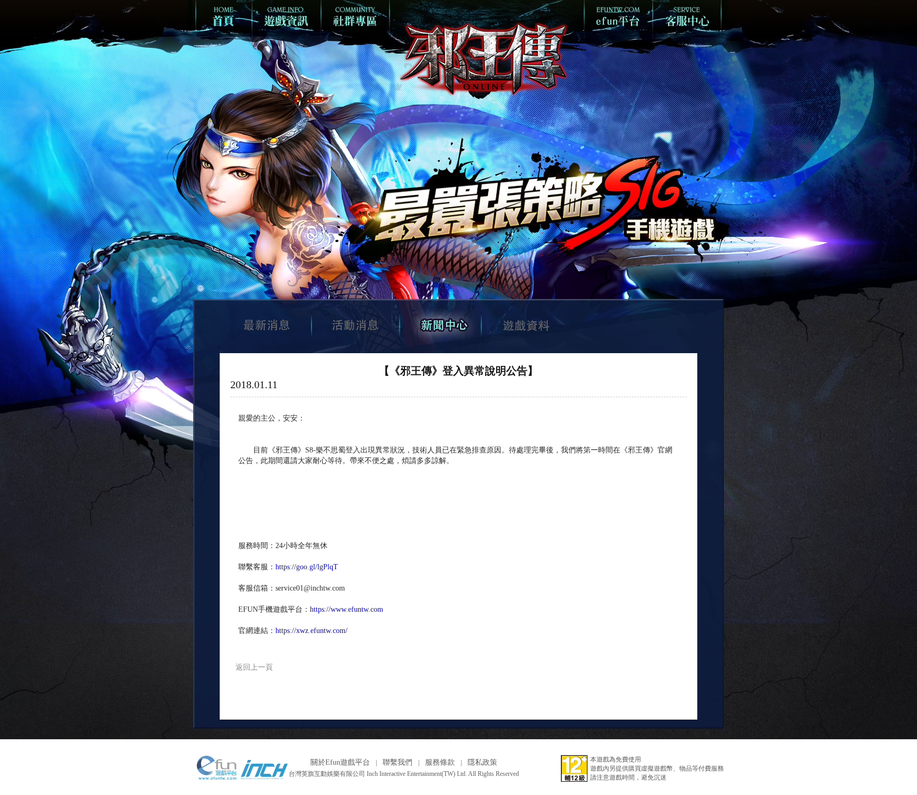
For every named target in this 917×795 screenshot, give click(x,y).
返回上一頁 (254, 667)
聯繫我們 (397, 762)
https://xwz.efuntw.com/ (311, 631)
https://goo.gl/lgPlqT (306, 567)
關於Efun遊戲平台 (340, 762)
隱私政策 (482, 762)
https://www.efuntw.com (346, 609)
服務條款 (440, 762)
